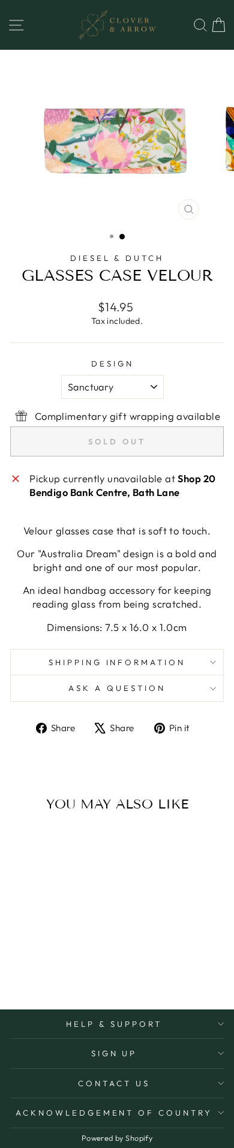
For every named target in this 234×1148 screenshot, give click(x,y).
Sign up (114, 1053)
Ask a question (117, 688)
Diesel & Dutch (117, 258)
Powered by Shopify (117, 1138)
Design (112, 363)
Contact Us (114, 1083)
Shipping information (117, 662)
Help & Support (114, 1024)
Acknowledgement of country (114, 1112)
